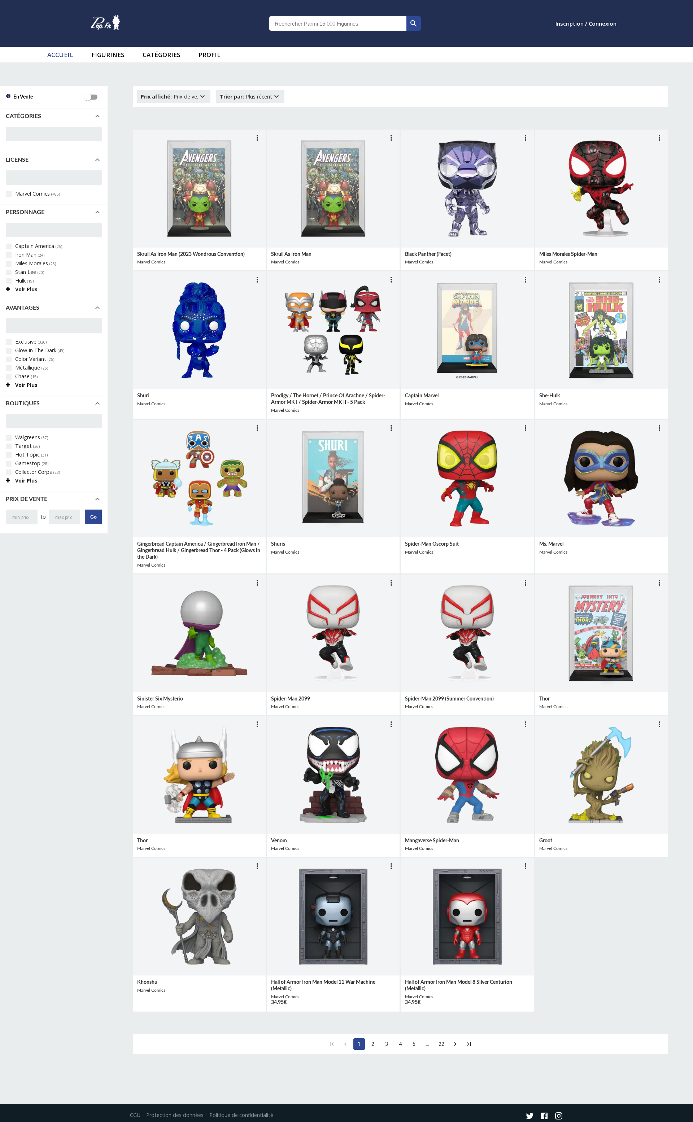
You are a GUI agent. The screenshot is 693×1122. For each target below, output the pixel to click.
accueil (60, 55)
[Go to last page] (469, 1044)
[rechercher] (413, 23)
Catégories (161, 55)
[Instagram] (558, 1117)
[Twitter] (530, 1117)
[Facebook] (544, 1117)
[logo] (105, 23)
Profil (210, 55)
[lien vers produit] (199, 188)
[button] (54, 116)
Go (93, 517)
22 (441, 1044)
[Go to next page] (455, 1044)
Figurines (108, 55)
